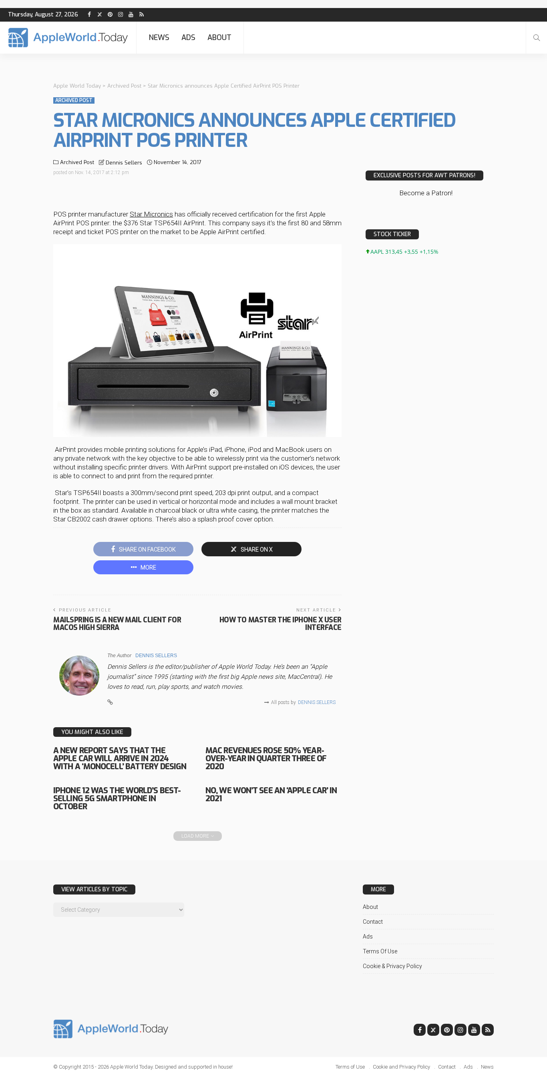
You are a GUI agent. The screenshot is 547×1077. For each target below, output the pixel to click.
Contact (373, 922)
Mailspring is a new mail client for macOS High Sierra (117, 623)
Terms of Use (380, 951)
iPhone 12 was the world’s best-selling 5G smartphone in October (117, 798)
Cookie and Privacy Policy (401, 1067)
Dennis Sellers (124, 162)
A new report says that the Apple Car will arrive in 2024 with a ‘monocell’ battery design (119, 758)
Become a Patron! (425, 193)
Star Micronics (151, 214)
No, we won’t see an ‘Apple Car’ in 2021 (271, 794)
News (159, 37)
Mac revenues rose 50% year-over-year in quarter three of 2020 (265, 758)
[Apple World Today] (68, 37)
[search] (536, 38)
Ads (188, 37)
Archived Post (74, 100)
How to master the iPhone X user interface (280, 623)
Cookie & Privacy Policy (392, 966)
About (219, 37)
